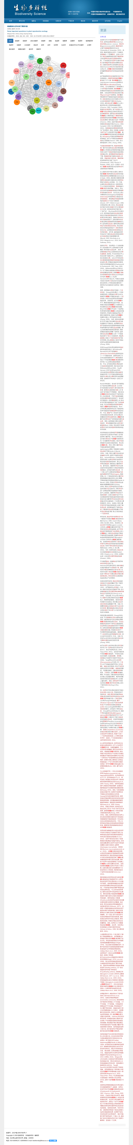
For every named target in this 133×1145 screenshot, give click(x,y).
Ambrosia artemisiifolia (108, 353)
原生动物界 (34, 41)
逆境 (104, 608)
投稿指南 (46, 21)
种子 (103, 132)
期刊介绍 (22, 21)
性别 (110, 76)
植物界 (17, 41)
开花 (106, 245)
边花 (111, 249)
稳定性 (121, 154)
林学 (42, 45)
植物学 (25, 41)
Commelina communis (108, 1000)
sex (108, 84)
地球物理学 (89, 41)
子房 (106, 672)
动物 (120, 565)
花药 (119, 217)
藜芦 (118, 700)
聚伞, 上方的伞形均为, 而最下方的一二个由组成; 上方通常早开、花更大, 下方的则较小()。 (111, 736)
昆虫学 (36, 45)
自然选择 (120, 122)
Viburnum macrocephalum (110, 849)
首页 (10, 21)
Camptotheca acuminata (115, 729)
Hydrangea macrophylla (108, 847)
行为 (110, 95)
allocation (112, 84)
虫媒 (103, 146)
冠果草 (117, 783)
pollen (103, 707)
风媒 (115, 146)
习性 (116, 808)
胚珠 (110, 272)
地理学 (80, 41)
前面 (108, 128)
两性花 (107, 58)
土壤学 (89, 45)
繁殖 (115, 58)
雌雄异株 (108, 156)
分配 (112, 69)
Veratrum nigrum (106, 702)
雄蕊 (117, 199)
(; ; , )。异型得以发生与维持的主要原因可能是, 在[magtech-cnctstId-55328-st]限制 (112, 959)
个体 (108, 336)
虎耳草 (110, 834)
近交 (111, 552)
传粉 (113, 93)
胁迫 (108, 516)
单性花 (114, 158)
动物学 (19, 45)
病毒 (50, 41)
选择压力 (106, 201)
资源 (109, 69)
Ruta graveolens (106, 662)
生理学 (56, 45)
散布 (117, 919)
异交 (120, 499)
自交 (112, 58)
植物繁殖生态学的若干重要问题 (17, 26)
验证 (121, 347)
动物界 (43, 41)
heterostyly (104, 196)
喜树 (104, 729)
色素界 (57, 41)
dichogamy (106, 136)
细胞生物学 (21, 49)
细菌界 (65, 41)
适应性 (105, 513)
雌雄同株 (113, 42)
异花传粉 (104, 921)
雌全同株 (118, 574)
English (119, 21)
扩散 (118, 338)
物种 (116, 40)
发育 (109, 372)
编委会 (34, 21)
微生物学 (12, 49)
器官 (113, 859)
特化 (114, 226)
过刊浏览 (108, 21)
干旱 (101, 713)
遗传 (101, 272)
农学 (48, 45)
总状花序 (110, 775)
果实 (108, 417)
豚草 (116, 351)
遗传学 (31, 49)
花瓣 (111, 668)
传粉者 (102, 709)
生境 (103, 525)
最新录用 (95, 21)
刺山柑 (112, 713)
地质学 (11, 45)
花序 (113, 60)
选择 (118, 156)
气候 (116, 396)
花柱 (121, 194)
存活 (117, 630)
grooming (105, 95)
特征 (107, 176)
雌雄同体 (118, 46)
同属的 (113, 800)
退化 (118, 841)
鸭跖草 (104, 993)
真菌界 (72, 41)
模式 (113, 54)
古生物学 (27, 45)
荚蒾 (112, 836)
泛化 (104, 230)
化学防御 (114, 904)
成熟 (104, 474)
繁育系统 (115, 556)
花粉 (112, 62)
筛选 (113, 274)
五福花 (107, 836)
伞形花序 (119, 889)
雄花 (108, 694)
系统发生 (110, 226)
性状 (106, 1097)
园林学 (38, 49)
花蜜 (121, 600)
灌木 (108, 713)
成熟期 (104, 254)
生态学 (63, 45)
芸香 (120, 660)
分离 (108, 258)
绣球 (101, 834)
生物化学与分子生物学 (76, 45)
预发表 (83, 21)
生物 (120, 1085)
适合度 (120, 65)
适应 (104, 366)
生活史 (113, 617)
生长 (104, 912)
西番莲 (105, 721)
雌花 (106, 569)
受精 (117, 270)
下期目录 (71, 21)
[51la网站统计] (53, 1140)
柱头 (114, 101)
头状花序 (109, 877)
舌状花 (118, 885)
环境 (104, 88)
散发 (106, 199)
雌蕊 (106, 62)
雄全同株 (103, 44)
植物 (113, 40)
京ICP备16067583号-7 (19, 1133)
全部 (10, 41)
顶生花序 (118, 702)
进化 (106, 124)
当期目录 (58, 21)
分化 (107, 488)
